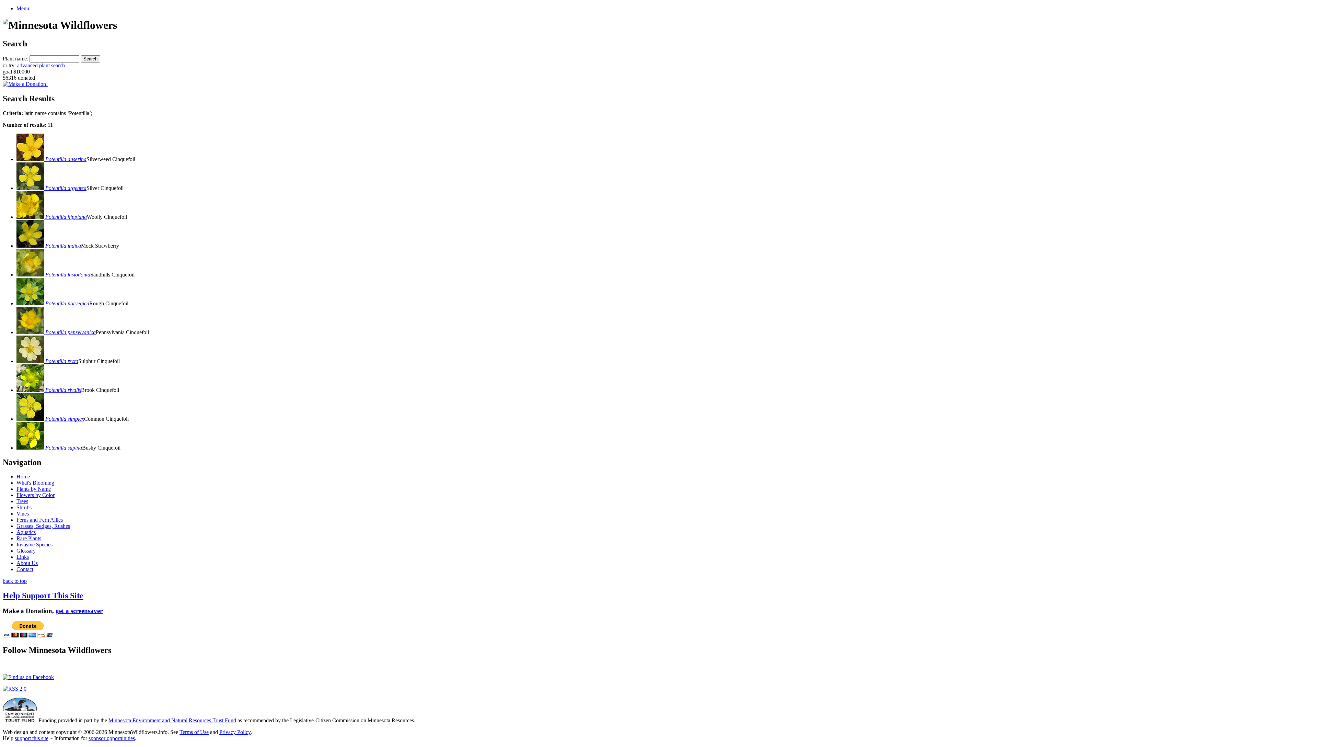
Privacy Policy (235, 732)
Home (23, 476)
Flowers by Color (35, 495)
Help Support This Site (43, 595)
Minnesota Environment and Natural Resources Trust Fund (172, 720)
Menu (22, 8)
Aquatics (26, 532)
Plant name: (15, 58)
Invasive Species (34, 544)
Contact (24, 569)
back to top (15, 581)
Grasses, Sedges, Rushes (43, 526)
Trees (22, 501)
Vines (22, 514)
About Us (27, 563)
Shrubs (24, 507)
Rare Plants (28, 538)
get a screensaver (79, 610)
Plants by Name (33, 489)
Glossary (26, 551)
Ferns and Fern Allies (39, 520)
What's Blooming (35, 483)
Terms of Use (194, 732)
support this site (31, 738)
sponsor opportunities (112, 738)
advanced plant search (41, 65)
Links (22, 557)
